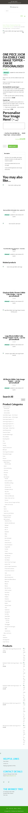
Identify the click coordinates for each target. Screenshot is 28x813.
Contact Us (5, 763)
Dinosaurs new (8, 487)
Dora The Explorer (8, 544)
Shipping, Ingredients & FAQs (9, 765)
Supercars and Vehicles (9, 513)
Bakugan (6, 525)
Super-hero (7, 618)
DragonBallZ (7, 547)
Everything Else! (6, 439)
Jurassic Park (7, 564)
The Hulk (7, 622)
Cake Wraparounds (7, 430)
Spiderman (7, 609)
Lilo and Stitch (8, 575)
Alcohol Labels (8, 464)
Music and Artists (7, 633)
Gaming (4, 445)
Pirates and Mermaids (9, 496)
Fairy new (7, 491)
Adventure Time (8, 521)
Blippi (6, 534)
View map (5, 795)
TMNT (6, 628)
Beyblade (7, 531)
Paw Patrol (7, 592)
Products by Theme (14, 25)
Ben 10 (6, 529)
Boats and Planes (8, 480)
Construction (7, 485)
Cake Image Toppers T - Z (8, 425)
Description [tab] (7, 153)
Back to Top (11, 808)
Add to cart (12, 146)
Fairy (4, 441)
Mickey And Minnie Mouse (10, 579)
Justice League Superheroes (11, 566)
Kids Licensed (7, 519)
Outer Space (7, 493)
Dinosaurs (6, 472)
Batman (6, 527)
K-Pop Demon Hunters (9, 570)
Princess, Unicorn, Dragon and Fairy (12, 502)
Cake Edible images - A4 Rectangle (10, 417)
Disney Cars (7, 540)
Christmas (6, 470)
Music (5, 506)
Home (4, 25)
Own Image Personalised (8, 452)
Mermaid (5, 449)
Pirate (4, 456)
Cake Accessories (6, 406)
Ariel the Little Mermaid (10, 523)
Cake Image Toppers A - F (8, 419)
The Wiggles (7, 624)
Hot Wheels (7, 560)
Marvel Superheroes (9, 577)
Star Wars (7, 614)
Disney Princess (8, 542)
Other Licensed (10, 26)
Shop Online (5, 761)
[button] (23, 32)
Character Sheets (6, 432)
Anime (5, 466)
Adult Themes (7, 462)
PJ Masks (6, 596)
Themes (7, 25)
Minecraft (7, 581)
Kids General (6, 477)
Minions (6, 583)
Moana (6, 586)
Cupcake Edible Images (8, 434)
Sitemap (15, 808)
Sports (5, 509)
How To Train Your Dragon (10, 562)
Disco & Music (6, 436)
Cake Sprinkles (7, 412)
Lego (6, 573)
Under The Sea (6, 641)
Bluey (6, 536)
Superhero (5, 637)
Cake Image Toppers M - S (8, 423)
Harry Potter (7, 557)
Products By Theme (7, 460)
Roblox (6, 603)
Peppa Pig (7, 594)
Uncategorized (6, 639)
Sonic (6, 607)
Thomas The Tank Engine (10, 626)
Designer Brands (7, 517)
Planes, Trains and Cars (9, 498)
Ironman (7, 620)
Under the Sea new (9, 504)
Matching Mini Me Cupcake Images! (11, 87)
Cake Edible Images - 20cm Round (10, 415)
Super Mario (7, 616)
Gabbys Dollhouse (9, 553)
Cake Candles (7, 410)
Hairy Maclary (7, 555)
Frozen (4, 443)
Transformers (7, 631)
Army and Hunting (7, 468)
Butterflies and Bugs (9, 483)
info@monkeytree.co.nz (11, 775)
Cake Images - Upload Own (8, 428)
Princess (4, 458)
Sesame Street (8, 605)
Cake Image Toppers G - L (8, 421)
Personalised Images (7, 454)
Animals (6, 478)
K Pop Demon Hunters (9, 568)
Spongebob (7, 612)
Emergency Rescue (9, 489)
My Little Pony (8, 588)
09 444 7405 (14, 1)
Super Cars (6, 511)
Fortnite (6, 549)
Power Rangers (8, 601)
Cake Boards (6, 408)
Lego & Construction (7, 447)
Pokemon (7, 599)
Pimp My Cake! (6, 100)
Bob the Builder (8, 538)
